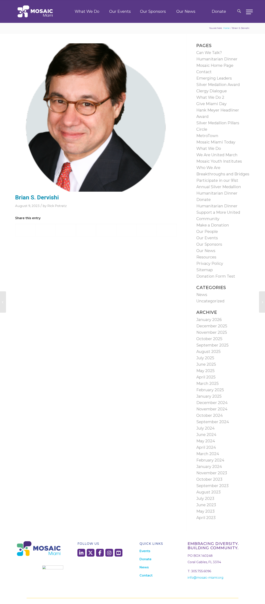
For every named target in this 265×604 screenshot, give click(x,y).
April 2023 (206, 517)
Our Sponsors (153, 11)
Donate (219, 11)
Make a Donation (212, 225)
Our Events (120, 11)
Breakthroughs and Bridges (222, 174)
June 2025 (206, 364)
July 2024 (205, 428)
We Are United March (216, 155)
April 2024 (206, 447)
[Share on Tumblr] (106, 230)
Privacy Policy (209, 263)
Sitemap (204, 270)
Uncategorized (210, 301)
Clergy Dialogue (211, 91)
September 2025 (212, 345)
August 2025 (208, 351)
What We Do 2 (210, 97)
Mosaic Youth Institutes (219, 161)
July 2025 (205, 358)
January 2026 (209, 319)
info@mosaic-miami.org (205, 577)
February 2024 (210, 460)
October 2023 (209, 479)
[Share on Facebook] (25, 230)
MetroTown (207, 135)
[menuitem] (239, 11)
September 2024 (212, 422)
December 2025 (211, 326)
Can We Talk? (209, 52)
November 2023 (211, 473)
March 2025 (207, 383)
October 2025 (209, 338)
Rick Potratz (57, 206)
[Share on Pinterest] (66, 230)
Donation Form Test (215, 276)
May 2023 (205, 511)
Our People (207, 231)
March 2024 (207, 453)
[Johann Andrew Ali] (262, 302)
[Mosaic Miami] (35, 11)
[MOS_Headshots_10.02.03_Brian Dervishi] (96, 117)
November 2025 (211, 332)
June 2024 (206, 434)
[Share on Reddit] (146, 230)
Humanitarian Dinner (216, 59)
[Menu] (248, 11)
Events (144, 551)
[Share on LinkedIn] (86, 230)
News (201, 294)
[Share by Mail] (167, 230)
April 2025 (206, 377)
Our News (185, 11)
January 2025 (209, 396)
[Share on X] (46, 230)
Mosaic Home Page (214, 65)
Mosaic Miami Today (215, 142)
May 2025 (205, 370)
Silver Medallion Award (218, 84)
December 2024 (212, 402)
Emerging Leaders (214, 78)
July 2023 (205, 498)
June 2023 (206, 505)
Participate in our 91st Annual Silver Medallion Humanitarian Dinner (218, 187)
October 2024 (209, 415)
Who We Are (208, 167)
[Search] (239, 11)
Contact (204, 71)
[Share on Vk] (126, 230)
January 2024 (209, 466)
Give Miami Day (211, 103)
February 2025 (210, 390)
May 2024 (205, 441)
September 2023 (212, 485)
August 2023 (208, 492)
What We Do (87, 11)
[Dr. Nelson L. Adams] (3, 302)
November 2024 (211, 409)
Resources (206, 257)
